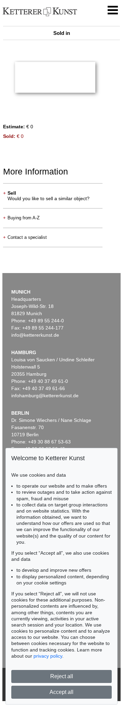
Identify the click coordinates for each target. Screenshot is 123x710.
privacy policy (47, 656)
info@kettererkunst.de (35, 335)
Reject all (61, 676)
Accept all (61, 692)
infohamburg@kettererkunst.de (45, 395)
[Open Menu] (112, 10)
